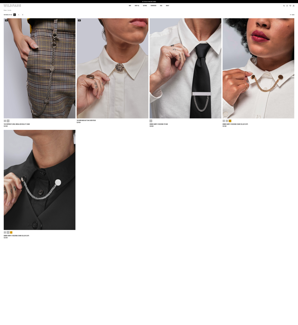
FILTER (293, 14)
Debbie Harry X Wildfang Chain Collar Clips (235, 124)
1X (22, 14)
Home (5, 10)
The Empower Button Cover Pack (86, 120)
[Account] (287, 6)
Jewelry (9, 10)
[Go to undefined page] (39, 68)
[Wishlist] (290, 6)
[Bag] (293, 6)
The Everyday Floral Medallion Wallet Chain (17, 124)
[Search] (284, 6)
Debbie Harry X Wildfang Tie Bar (159, 124)
